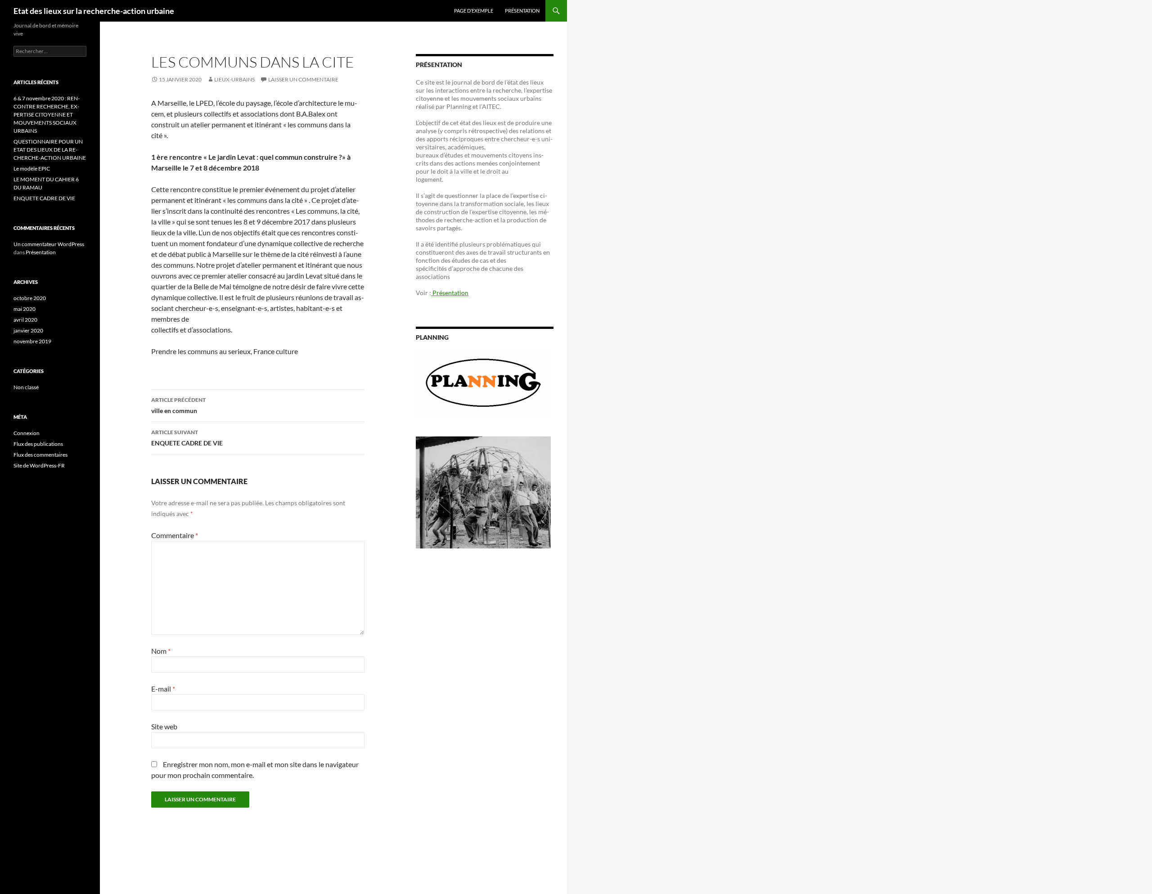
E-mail (163, 688)
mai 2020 (25, 308)
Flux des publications (38, 443)
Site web (164, 726)
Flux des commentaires (41, 454)
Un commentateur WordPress (49, 244)
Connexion (27, 433)
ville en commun (178, 405)
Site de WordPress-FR (39, 465)
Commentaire (174, 535)
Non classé (26, 387)
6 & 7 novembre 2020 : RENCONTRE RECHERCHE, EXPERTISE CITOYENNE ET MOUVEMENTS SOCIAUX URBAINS (47, 114)
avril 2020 (25, 319)
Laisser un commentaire (303, 79)
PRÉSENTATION (522, 10)
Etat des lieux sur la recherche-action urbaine (94, 11)
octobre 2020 (30, 298)
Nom (161, 651)
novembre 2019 (32, 341)
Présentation (449, 293)
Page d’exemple (473, 10)
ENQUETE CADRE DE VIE (187, 438)
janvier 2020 (28, 330)
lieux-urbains (234, 79)
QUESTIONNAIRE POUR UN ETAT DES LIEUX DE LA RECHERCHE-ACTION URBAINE (50, 149)
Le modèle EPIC (32, 168)
